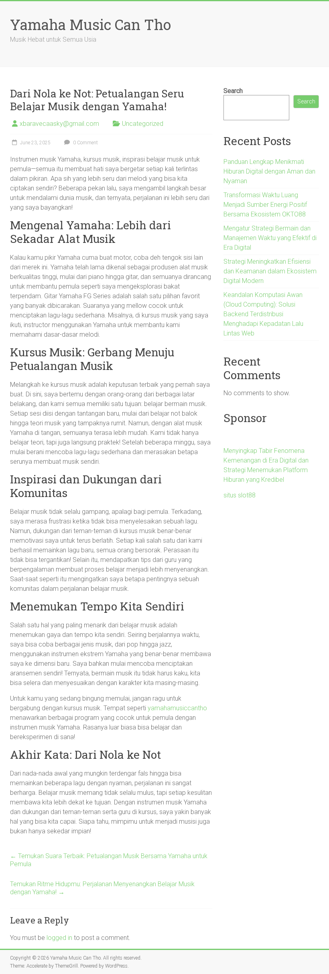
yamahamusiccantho (177, 708)
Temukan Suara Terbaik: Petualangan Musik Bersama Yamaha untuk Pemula (108, 860)
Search (233, 91)
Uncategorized (142, 123)
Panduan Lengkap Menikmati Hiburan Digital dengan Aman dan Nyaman (269, 171)
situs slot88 (239, 495)
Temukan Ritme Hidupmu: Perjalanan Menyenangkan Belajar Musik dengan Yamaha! (102, 888)
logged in (59, 938)
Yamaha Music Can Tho (90, 24)
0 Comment (85, 142)
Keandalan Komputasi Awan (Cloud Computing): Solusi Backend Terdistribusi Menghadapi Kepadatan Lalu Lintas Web (263, 314)
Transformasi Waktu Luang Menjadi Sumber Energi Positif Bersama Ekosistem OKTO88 (265, 204)
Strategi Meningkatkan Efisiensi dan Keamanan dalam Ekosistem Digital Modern (270, 271)
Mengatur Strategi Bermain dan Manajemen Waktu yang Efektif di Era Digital (270, 237)
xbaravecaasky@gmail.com (59, 123)
